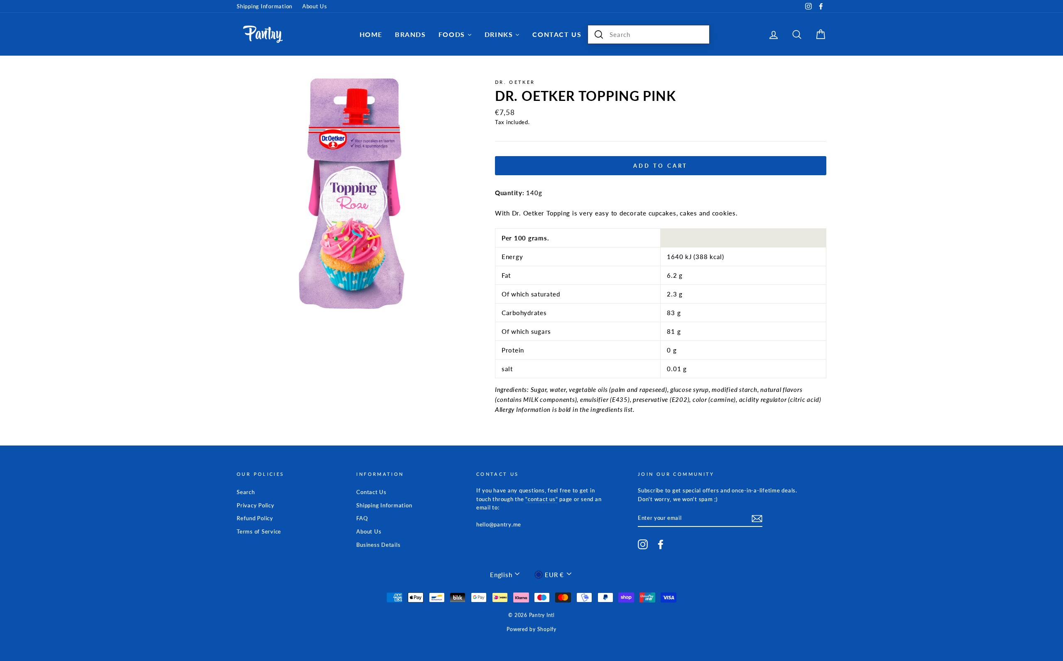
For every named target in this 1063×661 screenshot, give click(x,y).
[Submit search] (599, 34)
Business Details (378, 544)
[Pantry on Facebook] (661, 544)
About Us (314, 6)
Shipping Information (264, 6)
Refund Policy (255, 518)
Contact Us (371, 492)
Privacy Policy (255, 505)
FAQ (361, 518)
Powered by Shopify (531, 629)
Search (246, 492)
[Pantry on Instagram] (643, 544)
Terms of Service (259, 531)
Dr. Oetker (515, 82)
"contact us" (541, 499)
